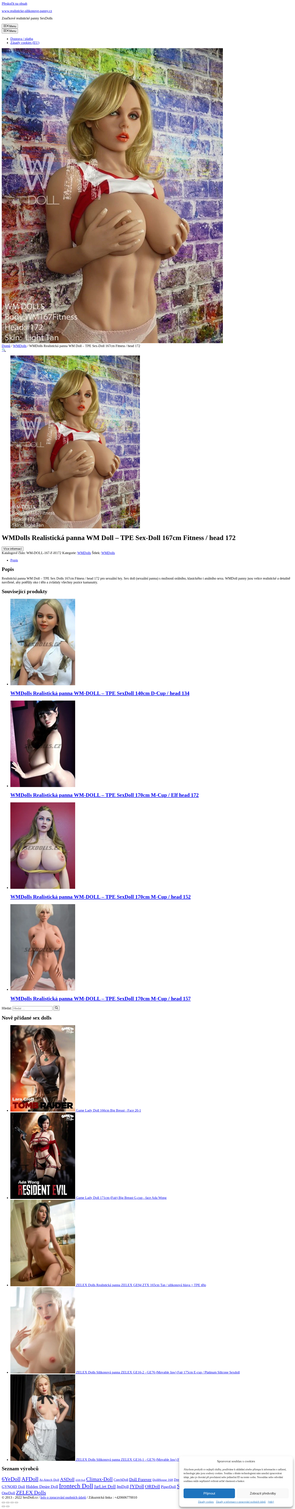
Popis (14, 560)
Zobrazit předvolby (263, 1493)
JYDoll (137, 1486)
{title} (271, 1501)
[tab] (151, 560)
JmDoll (123, 1486)
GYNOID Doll (13, 1487)
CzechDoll (121, 1480)
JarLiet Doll (105, 1486)
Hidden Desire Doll (42, 1486)
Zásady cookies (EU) (24, 43)
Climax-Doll (99, 1479)
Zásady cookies (206, 1501)
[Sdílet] (8, 1502)
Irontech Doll (76, 1485)
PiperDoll (168, 1487)
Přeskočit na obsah (14, 3)
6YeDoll (11, 1479)
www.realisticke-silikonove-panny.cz (27, 11)
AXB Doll (80, 1480)
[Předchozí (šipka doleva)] (3, 1506)
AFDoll (29, 1479)
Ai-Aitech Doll (49, 1480)
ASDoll (67, 1479)
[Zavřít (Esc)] (3, 1502)
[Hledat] (56, 1008)
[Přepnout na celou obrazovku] (12, 1502)
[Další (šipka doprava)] (8, 1506)
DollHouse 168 (162, 1480)
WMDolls (20, 346)
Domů (6, 346)
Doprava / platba (21, 39)
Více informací (12, 548)
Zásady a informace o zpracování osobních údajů (241, 1501)
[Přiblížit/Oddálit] (16, 1502)
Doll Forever (140, 1479)
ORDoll (152, 1486)
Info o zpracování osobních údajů (63, 1497)
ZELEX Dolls (31, 1492)
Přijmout (209, 1493)
